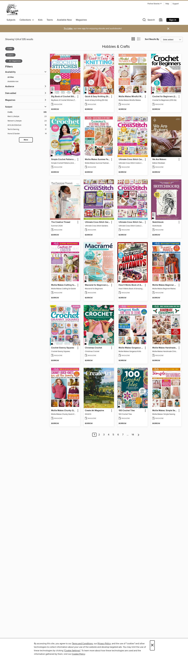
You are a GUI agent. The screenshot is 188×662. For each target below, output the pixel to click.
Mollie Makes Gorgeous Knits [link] (131, 348)
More (26, 140)
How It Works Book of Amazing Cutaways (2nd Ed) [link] (131, 285)
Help (167, 4)
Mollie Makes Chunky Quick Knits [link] (63, 410)
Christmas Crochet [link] (93, 348)
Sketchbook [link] (158, 222)
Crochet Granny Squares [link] (62, 348)
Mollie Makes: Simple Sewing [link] (165, 410)
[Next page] (138, 434)
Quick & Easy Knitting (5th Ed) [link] (97, 96)
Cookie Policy (78, 654)
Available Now (64, 19)
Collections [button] (26, 19)
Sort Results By (152, 39)
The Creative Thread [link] (60, 222)
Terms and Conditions (82, 643)
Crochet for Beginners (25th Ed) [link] (165, 96)
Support (176, 4)
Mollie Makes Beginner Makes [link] (165, 285)
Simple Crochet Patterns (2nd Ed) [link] (63, 159)
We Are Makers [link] (159, 159)
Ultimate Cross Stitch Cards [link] (131, 159)
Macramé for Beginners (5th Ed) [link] (97, 285)
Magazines (81, 19)
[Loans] (161, 20)
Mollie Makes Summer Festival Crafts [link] (97, 159)
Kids (40, 19)
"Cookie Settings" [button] (72, 650)
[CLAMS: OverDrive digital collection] (12, 9)
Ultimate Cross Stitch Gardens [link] (97, 222)
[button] (155, 4)
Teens (50, 19)
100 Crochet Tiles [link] (127, 410)
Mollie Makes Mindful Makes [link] (131, 96)
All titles (11, 77)
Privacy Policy (104, 643)
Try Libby (68, 28)
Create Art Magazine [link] (94, 410)
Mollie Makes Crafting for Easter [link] (63, 285)
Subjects (11, 19)
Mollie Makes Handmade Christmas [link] (165, 348)
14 (133, 434)
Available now (13, 81)
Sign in (172, 19)
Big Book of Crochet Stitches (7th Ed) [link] (63, 96)
